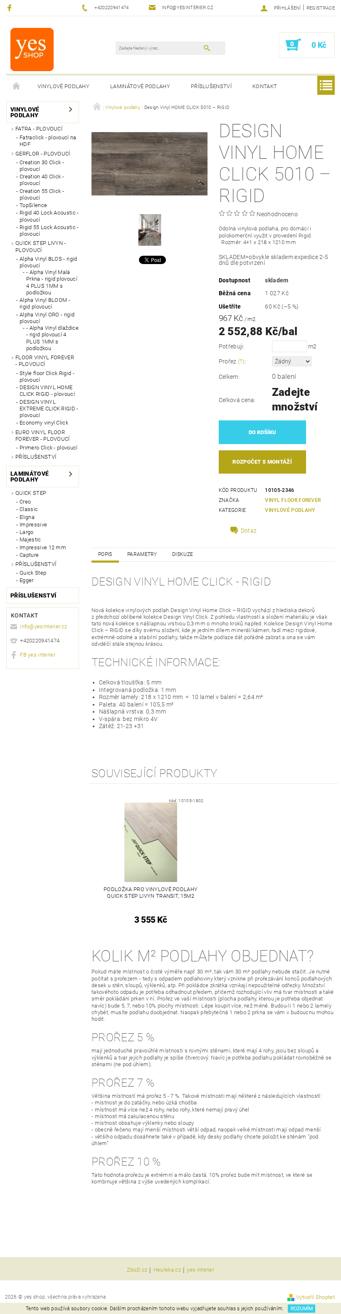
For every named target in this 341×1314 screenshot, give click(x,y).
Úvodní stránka (16, 86)
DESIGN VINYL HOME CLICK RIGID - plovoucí (47, 390)
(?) (241, 361)
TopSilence (33, 205)
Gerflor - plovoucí (42, 154)
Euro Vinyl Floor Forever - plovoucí (42, 435)
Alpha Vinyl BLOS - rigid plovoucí (48, 262)
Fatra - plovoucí (38, 129)
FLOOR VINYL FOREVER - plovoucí (44, 360)
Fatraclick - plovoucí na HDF (48, 140)
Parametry (142, 554)
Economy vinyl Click (44, 423)
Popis (105, 554)
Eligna (27, 517)
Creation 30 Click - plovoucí (42, 165)
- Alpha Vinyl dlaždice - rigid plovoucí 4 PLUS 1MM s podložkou (52, 338)
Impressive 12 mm (43, 547)
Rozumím (302, 1309)
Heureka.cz (167, 1270)
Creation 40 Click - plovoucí (42, 179)
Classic (29, 509)
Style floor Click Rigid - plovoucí (47, 376)
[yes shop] (32, 49)
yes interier (200, 1270)
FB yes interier (37, 655)
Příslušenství (211, 86)
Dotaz (249, 530)
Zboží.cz (137, 1270)
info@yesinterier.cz (43, 626)
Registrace (320, 8)
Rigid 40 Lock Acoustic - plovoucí (49, 216)
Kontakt (264, 86)
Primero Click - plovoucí (49, 448)
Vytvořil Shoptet (315, 1297)
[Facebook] (10, 7)
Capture (29, 555)
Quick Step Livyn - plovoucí (40, 246)
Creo (25, 502)
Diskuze (182, 554)
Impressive (33, 524)
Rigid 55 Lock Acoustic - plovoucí (49, 230)
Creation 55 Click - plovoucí (42, 194)
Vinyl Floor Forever (293, 500)
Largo (27, 532)
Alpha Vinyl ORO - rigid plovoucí (47, 317)
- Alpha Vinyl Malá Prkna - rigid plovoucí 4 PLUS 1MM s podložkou (51, 282)
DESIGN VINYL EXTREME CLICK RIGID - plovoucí (49, 409)
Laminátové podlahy (140, 86)
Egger (27, 580)
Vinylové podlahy (63, 86)
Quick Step (30, 493)
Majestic (30, 539)
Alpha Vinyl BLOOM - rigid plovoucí (45, 303)
